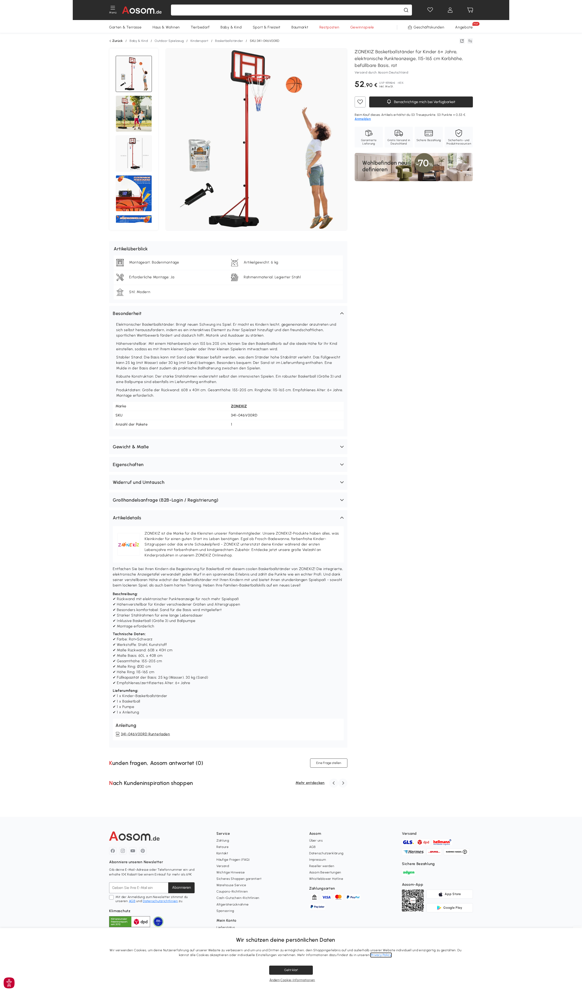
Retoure (222, 847)
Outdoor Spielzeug (169, 41)
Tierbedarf (200, 27)
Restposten (329, 27)
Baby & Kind (231, 27)
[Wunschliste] (430, 10)
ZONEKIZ (239, 406)
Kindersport (199, 41)
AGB (132, 901)
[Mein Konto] (450, 10)
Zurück (117, 41)
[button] (228, 313)
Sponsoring (225, 911)
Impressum (317, 860)
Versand (222, 866)
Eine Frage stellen (328, 763)
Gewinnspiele (362, 27)
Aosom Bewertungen (325, 872)
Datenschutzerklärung (326, 853)
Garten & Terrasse (125, 27)
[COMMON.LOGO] (142, 10)
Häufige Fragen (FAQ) (233, 860)
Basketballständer (229, 41)
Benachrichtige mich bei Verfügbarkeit (424, 102)
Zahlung (222, 840)
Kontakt (222, 853)
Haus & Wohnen (166, 27)
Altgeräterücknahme (232, 904)
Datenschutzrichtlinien (160, 901)
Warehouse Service (231, 885)
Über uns (316, 840)
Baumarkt (300, 27)
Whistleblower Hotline (326, 879)
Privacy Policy (381, 955)
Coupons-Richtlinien (232, 891)
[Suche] (406, 10)
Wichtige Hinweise (230, 872)
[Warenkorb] (470, 10)
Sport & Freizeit (267, 27)
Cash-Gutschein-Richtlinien (237, 898)
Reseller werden (321, 866)
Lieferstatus (225, 927)
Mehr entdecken (310, 783)
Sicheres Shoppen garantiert (239, 879)
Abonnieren (181, 887)
